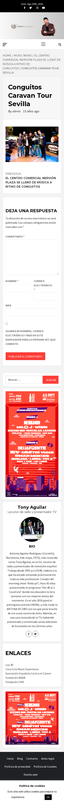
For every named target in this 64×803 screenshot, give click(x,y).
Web (8, 305)
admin (16, 111)
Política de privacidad (17, 766)
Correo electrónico (43, 285)
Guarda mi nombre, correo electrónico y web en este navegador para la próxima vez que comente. (31, 337)
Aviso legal (47, 758)
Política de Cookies (45, 766)
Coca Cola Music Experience (22, 669)
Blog (20, 758)
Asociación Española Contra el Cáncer (28, 673)
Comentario (15, 236)
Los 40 (9, 665)
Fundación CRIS (15, 682)
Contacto (32, 758)
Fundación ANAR (15, 677)
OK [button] (48, 797)
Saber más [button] (34, 797)
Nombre (12, 281)
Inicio (10, 758)
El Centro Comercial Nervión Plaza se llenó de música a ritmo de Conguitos (31, 180)
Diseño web (31, 774)
